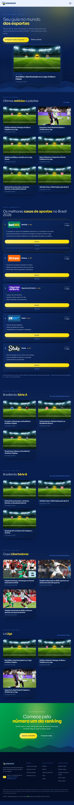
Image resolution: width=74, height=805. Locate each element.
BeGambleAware (11, 778)
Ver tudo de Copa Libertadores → (60, 555)
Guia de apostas (31, 772)
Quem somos (33, 796)
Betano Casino (62, 769)
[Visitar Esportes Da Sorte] (14, 288)
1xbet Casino (61, 777)
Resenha (37, 245)
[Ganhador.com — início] (9, 3)
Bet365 (44, 766)
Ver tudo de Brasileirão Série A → (60, 396)
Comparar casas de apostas (14, 40)
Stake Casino (62, 781)
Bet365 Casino (62, 766)
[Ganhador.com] (13, 763)
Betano (44, 769)
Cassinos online (31, 769)
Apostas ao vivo (31, 775)
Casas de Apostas (32, 766)
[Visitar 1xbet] (14, 318)
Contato (47, 796)
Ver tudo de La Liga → (64, 635)
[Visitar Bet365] (14, 224)
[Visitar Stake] (14, 348)
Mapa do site (40, 796)
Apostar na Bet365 (28, 736)
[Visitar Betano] (14, 258)
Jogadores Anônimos (12, 777)
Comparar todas (46, 736)
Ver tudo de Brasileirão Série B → (60, 476)
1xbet (43, 775)
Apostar (38, 242)
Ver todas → (67, 102)
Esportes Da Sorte (47, 772)
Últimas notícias (36, 39)
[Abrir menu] (70, 3)
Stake (43, 778)
